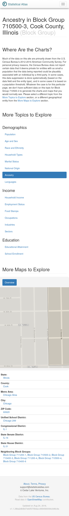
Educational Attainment (16, 246)
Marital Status (12, 161)
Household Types (13, 154)
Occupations (11, 217)
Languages (10, 181)
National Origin (12, 168)
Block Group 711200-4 (25, 458)
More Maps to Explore (29, 100)
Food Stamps (11, 211)
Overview (9, 282)
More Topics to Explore (14, 97)
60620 (6, 412)
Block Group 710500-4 (50, 458)
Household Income (14, 197)
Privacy (42, 483)
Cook (6, 386)
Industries (10, 224)
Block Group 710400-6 (14, 461)
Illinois (6, 377)
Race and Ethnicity (14, 147)
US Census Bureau (41, 496)
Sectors (9, 231)
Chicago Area (10, 394)
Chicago (7, 403)
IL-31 (5, 446)
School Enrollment (14, 253)
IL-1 (5, 429)
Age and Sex (11, 141)
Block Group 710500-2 (38, 454)
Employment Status (15, 204)
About (26, 483)
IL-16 (5, 437)
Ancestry (9, 175)
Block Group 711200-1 (14, 454)
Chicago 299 (9, 420)
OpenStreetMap (34, 499)
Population (10, 134)
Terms (34, 483)
